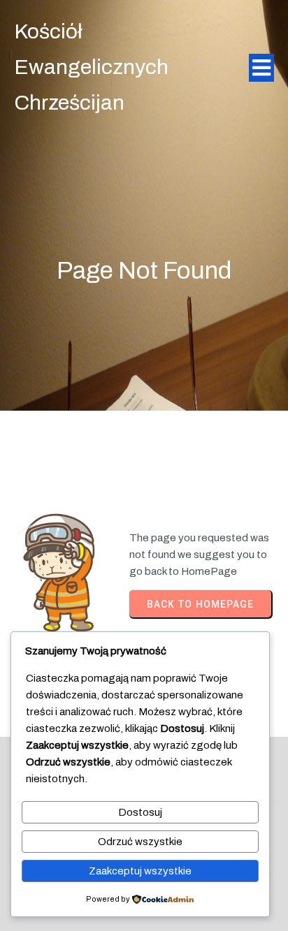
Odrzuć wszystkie (140, 841)
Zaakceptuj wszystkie (140, 871)
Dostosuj (140, 812)
